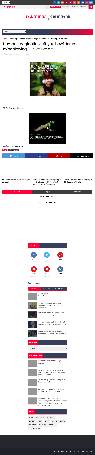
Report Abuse (34, 283)
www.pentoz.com (17, 146)
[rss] (78, 2)
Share (39, 156)
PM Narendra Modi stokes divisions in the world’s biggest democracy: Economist (52, 305)
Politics (32, 425)
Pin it (62, 156)
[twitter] (58, 2)
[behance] (82, 2)
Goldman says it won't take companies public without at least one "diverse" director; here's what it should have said (52, 402)
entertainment (50, 7)
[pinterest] (66, 2)
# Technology (13, 150)
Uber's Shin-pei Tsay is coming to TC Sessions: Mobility (78, 180)
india (47, 421)
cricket (50, 417)
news (62, 421)
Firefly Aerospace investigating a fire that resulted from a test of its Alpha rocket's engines (47, 182)
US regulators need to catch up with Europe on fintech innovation (51, 390)
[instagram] (87, 2)
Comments (60, 288)
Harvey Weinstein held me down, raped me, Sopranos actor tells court (52, 332)
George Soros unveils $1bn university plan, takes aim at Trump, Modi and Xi (52, 323)
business (40, 417)
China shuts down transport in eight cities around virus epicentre (51, 313)
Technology (13, 39)
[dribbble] (74, 2)
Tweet (16, 156)
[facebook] (54, 2)
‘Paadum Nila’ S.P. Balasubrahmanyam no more (49, 295)
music (54, 421)
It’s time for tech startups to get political (16, 180)
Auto (31, 417)
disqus (47, 192)
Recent (34, 288)
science (42, 425)
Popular (47, 288)
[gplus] (62, 2)
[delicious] (91, 2)
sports (52, 425)
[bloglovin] (70, 2)
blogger (17, 192)
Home (5, 39)
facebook (77, 192)
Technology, (25, 54)
